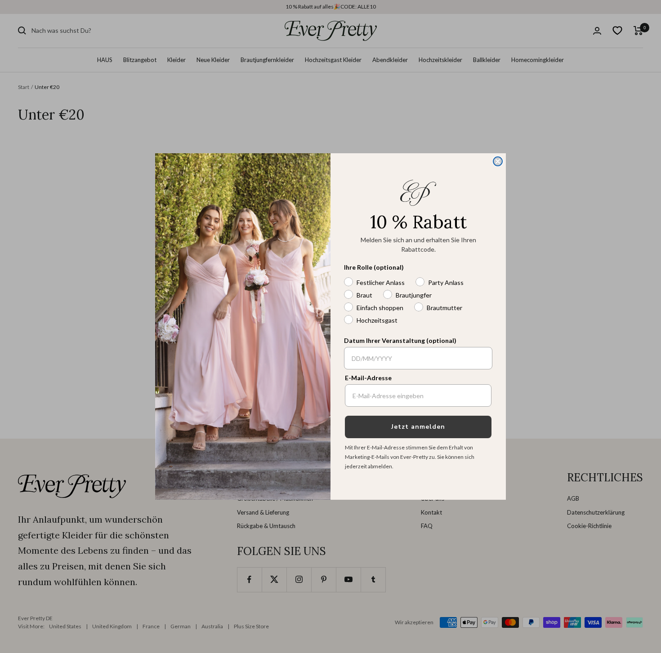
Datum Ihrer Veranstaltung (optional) (400, 340)
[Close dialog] (497, 161)
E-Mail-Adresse (368, 378)
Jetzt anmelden (418, 426)
